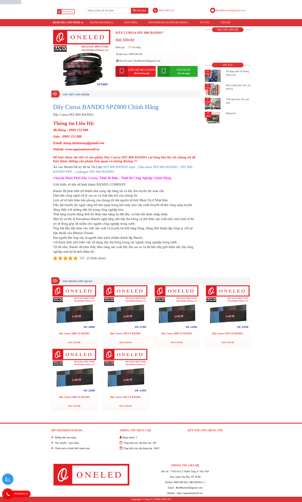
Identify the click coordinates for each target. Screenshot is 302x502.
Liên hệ (225, 22)
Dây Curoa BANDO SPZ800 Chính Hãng (106, 106)
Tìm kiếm (141, 10)
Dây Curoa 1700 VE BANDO (125, 333)
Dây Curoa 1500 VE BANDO (74, 397)
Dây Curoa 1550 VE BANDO (227, 333)
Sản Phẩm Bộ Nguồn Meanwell (168, 22)
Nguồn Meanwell (101, 22)
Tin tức (205, 22)
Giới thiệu (131, 22)
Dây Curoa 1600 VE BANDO (176, 333)
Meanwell (231, 113)
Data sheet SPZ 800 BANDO (158, 167)
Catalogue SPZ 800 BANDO (94, 171)
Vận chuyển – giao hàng (67, 443)
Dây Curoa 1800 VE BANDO (74, 333)
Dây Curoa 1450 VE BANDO (125, 397)
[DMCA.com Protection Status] (10, 2)
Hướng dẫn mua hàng (65, 437)
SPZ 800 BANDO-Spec (119, 167)
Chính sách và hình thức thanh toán (72, 448)
